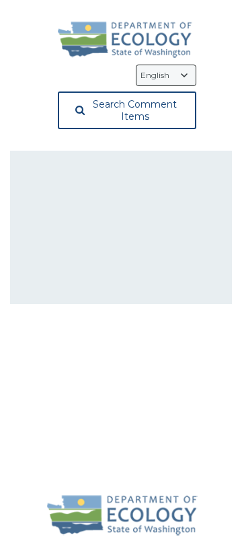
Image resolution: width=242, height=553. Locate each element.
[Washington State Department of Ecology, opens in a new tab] (125, 40)
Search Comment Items (135, 110)
